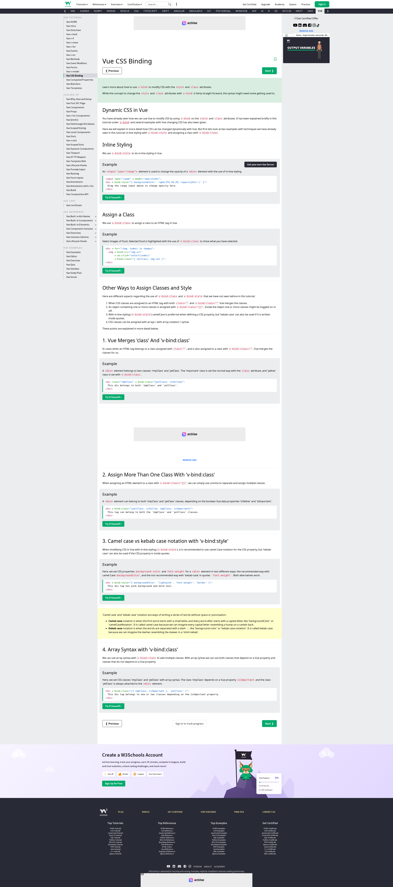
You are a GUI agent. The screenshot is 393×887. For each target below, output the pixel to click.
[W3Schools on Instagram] (314, 25)
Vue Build (71, 190)
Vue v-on (70, 54)
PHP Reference (167, 844)
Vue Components (75, 107)
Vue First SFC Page (75, 103)
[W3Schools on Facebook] (310, 25)
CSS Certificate (270, 831)
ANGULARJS (195, 11)
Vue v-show (72, 42)
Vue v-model (72, 71)
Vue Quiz (70, 264)
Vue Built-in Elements (77, 224)
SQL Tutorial (115, 837)
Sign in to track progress (189, 723)
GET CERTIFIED (175, 811)
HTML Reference (167, 828)
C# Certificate (270, 851)
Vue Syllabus (72, 268)
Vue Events (72, 50)
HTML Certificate (270, 828)
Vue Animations (74, 181)
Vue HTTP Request (76, 156)
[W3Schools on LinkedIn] (300, 25)
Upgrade (265, 4)
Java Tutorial (115, 849)
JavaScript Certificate (270, 833)
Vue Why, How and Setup (78, 99)
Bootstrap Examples (219, 844)
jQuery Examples (218, 854)
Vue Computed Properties (79, 79)
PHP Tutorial (115, 847)
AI (262, 11)
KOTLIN (286, 11)
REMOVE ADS (189, 460)
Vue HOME (71, 21)
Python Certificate (270, 840)
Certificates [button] (134, 4)
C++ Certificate (270, 849)
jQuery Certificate (270, 844)
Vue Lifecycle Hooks (76, 165)
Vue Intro (71, 25)
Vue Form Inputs (75, 177)
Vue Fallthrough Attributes (80, 123)
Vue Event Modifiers (76, 63)
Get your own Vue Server (260, 164)
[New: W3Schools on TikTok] (318, 25)
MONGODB (241, 11)
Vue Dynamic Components (80, 148)
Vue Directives (73, 30)
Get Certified (249, 4)
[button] (169, 4)
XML (73, 11)
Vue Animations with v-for (80, 185)
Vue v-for (71, 46)
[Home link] (68, 4)
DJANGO (84, 11)
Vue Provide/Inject (76, 169)
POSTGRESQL (223, 11)
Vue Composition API (77, 194)
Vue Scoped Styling (76, 127)
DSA (136, 11)
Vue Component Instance (79, 228)
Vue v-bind (71, 34)
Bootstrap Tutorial (115, 844)
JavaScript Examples (219, 833)
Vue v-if (70, 38)
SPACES (145, 811)
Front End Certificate (270, 835)
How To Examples (219, 835)
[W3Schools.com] (103, 813)
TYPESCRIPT (150, 11)
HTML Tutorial (115, 828)
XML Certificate (270, 854)
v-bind (124, 122)
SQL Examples (218, 837)
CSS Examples (218, 831)
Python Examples (219, 840)
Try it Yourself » (113, 197)
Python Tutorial (115, 840)
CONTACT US (269, 811)
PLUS (120, 811)
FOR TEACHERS (208, 811)
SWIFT (165, 11)
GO (276, 11)
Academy (279, 4)
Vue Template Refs (76, 161)
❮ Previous (112, 70)
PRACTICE (239, 811)
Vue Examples (73, 252)
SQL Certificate (270, 837)
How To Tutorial (115, 835)
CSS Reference (167, 831)
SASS (310, 11)
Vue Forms (71, 67)
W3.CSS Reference (167, 840)
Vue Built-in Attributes (78, 216)
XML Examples (218, 851)
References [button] (99, 4)
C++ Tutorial (115, 851)
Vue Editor (71, 256)
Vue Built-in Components (79, 220)
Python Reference (167, 837)
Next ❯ (269, 70)
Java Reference (167, 849)
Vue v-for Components (78, 115)
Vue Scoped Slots (75, 144)
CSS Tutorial (115, 831)
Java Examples (219, 849)
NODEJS (124, 11)
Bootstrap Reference (167, 842)
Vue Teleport (73, 152)
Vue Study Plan (74, 272)
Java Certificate (270, 847)
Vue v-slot (71, 140)
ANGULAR (179, 11)
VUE (320, 11)
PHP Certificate (270, 842)
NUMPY (98, 11)
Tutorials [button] (81, 4)
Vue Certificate (74, 205)
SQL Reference (167, 835)
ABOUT (208, 866)
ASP (254, 11)
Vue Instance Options (77, 236)
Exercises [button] (116, 4)
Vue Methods (73, 59)
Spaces (292, 4)
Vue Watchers (73, 83)
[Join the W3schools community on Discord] (304, 25)
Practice (305, 4)
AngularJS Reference (167, 851)
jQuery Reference (167, 854)
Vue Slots (71, 136)
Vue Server (71, 276)
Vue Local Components (78, 132)
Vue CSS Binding (74, 75)
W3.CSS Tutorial (115, 842)
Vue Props (71, 111)
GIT (209, 11)
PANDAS (111, 11)
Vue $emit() (72, 119)
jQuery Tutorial (115, 854)
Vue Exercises (73, 260)
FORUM (197, 866)
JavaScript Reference (167, 833)
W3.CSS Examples (219, 842)
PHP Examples (218, 847)
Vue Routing (72, 173)
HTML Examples (219, 828)
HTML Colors (167, 847)
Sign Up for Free (114, 783)
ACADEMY (219, 866)
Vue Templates (74, 87)
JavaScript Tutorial (115, 833)
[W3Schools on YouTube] (295, 25)
